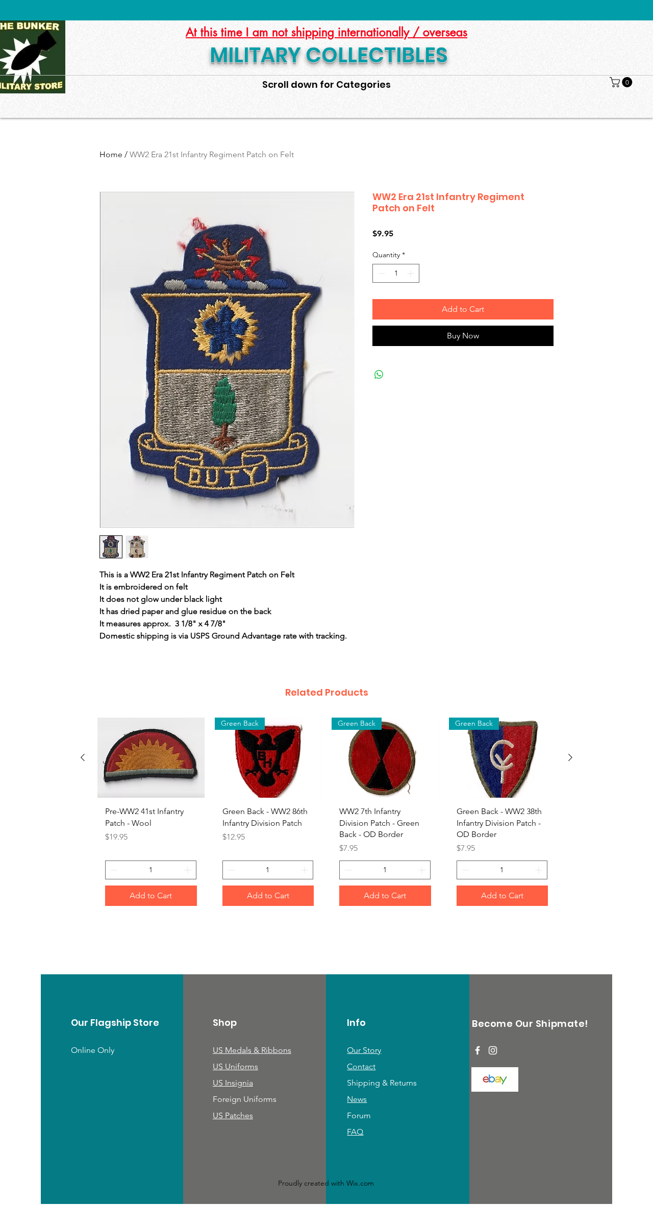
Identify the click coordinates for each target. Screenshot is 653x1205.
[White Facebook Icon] (477, 1050)
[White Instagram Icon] (492, 1050)
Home (110, 154)
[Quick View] (151, 758)
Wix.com (360, 1183)
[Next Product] (570, 757)
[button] (622, 82)
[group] (326, 815)
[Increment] (411, 273)
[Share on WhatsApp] (379, 374)
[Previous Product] (83, 757)
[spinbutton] (396, 273)
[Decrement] (380, 273)
